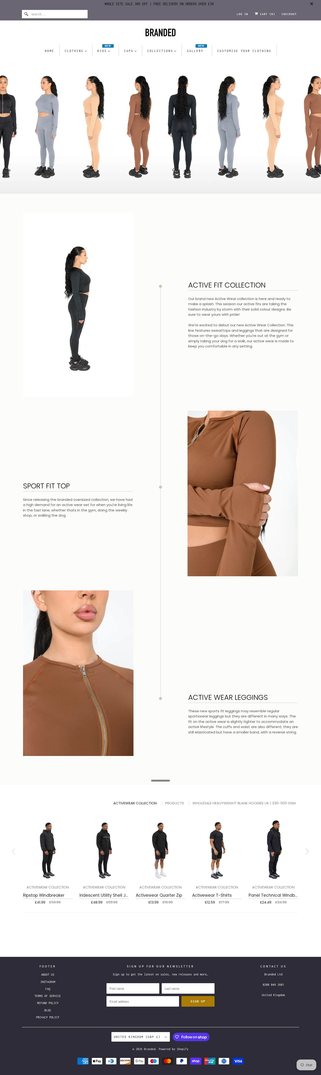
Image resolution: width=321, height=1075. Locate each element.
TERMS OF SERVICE (48, 996)
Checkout (289, 14)
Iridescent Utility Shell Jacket (108, 895)
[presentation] (307, 852)
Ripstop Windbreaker (43, 895)
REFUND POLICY (48, 1003)
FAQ (47, 989)
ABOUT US (47, 974)
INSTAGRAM (47, 982)
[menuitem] (49, 50)
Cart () (266, 14)
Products (174, 803)
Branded (150, 1049)
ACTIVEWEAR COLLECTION (135, 803)
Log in (242, 14)
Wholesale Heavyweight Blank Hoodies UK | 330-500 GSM (244, 803)
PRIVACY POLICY (47, 1017)
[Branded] (160, 33)
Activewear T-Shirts (212, 895)
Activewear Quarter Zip (159, 895)
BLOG (47, 1010)
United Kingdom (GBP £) (138, 1036)
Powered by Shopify (173, 1049)
